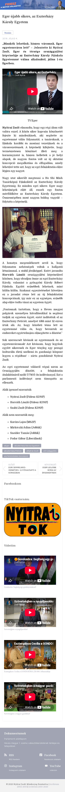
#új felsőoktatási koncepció (16, 456)
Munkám (7, 33)
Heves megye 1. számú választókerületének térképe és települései (32, 744)
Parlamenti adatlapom (15, 738)
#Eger (6, 445)
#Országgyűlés (49, 451)
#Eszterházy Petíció (12, 451)
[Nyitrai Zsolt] (32, 5)
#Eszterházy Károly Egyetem (26, 445)
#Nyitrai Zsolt (32, 451)
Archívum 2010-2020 (38, 787)
